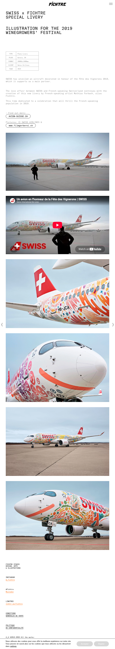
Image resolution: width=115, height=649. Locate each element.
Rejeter (101, 644)
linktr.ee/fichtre (14, 604)
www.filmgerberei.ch (21, 125)
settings (13, 646)
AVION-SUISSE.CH (18, 116)
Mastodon (10, 592)
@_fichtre (10, 580)
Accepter (85, 644)
